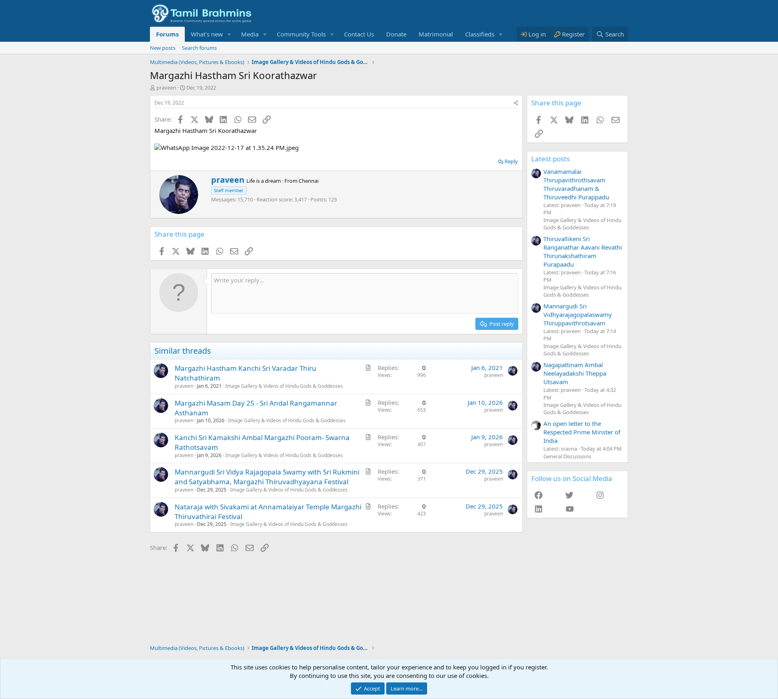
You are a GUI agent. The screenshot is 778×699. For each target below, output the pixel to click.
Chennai (308, 180)
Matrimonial (436, 34)
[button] (229, 34)
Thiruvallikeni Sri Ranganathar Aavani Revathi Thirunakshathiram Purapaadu (582, 251)
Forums (167, 34)
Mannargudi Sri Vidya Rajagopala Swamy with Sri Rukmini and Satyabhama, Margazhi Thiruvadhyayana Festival (267, 476)
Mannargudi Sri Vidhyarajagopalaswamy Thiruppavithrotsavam (577, 314)
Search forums (199, 47)
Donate (396, 34)
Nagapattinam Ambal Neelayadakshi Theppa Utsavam (574, 373)
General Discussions (567, 456)
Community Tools (301, 34)
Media (250, 34)
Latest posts (550, 158)
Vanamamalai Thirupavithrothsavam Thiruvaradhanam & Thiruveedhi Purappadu (576, 184)
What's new (207, 34)
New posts (162, 47)
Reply (511, 161)
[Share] (516, 103)
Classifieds (479, 34)
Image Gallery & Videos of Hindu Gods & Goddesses (284, 386)
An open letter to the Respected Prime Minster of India (581, 432)
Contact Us (359, 34)
